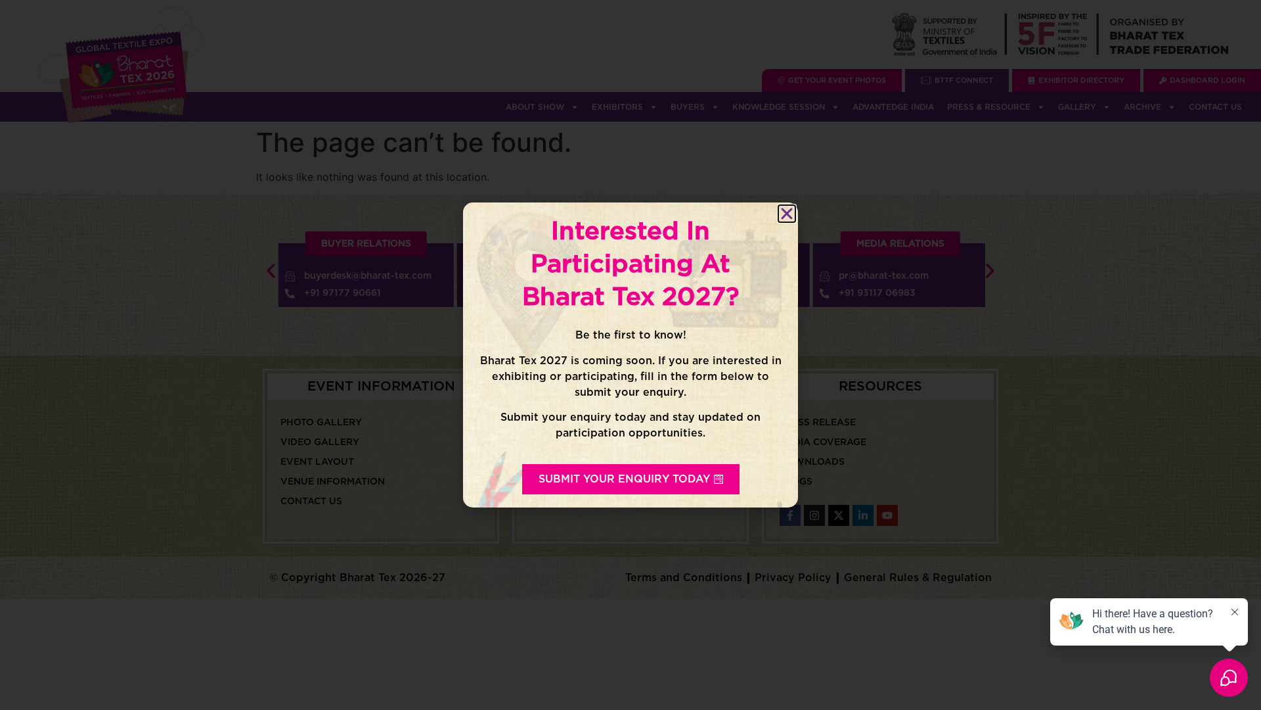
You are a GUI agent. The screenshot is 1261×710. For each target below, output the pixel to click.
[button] (787, 214)
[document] (630, 355)
